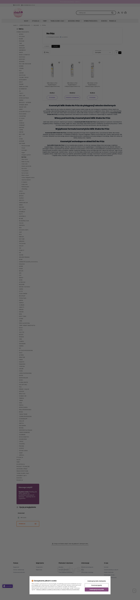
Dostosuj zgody (96, 585)
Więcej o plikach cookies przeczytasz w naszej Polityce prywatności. (57, 589)
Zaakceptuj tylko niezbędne (96, 581)
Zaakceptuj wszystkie (96, 589)
